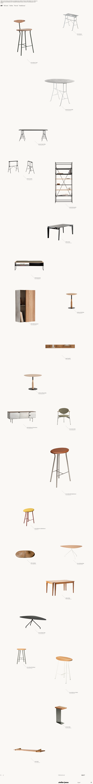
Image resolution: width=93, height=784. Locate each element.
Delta (12, 5)
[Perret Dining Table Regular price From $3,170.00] (71, 551)
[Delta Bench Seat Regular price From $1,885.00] (29, 265)
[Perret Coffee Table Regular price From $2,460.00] (33, 620)
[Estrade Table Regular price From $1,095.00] (60, 715)
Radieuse (22, 5)
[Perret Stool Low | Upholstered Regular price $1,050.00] (29, 516)
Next (83, 775)
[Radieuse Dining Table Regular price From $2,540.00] (33, 381)
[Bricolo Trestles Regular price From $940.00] (21, 166)
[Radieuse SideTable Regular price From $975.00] (71, 300)
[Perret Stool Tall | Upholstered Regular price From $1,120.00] (60, 466)
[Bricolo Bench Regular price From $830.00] (71, 22)
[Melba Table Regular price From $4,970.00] (60, 229)
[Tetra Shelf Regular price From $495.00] (29, 749)
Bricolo (6, 5)
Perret (16, 5)
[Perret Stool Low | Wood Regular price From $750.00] (64, 668)
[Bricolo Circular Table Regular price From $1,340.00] (60, 91)
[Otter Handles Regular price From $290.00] (25, 551)
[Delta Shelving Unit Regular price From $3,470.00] (64, 181)
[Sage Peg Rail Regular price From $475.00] (60, 346)
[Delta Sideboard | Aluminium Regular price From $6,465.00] (21, 415)
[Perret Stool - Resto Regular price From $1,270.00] (25, 36)
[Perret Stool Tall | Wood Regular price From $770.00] (21, 655)
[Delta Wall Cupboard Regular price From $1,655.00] (25, 306)
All (2, 5)
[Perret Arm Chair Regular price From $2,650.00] (64, 416)
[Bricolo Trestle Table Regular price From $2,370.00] (33, 132)
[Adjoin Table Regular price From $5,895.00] (60, 585)
